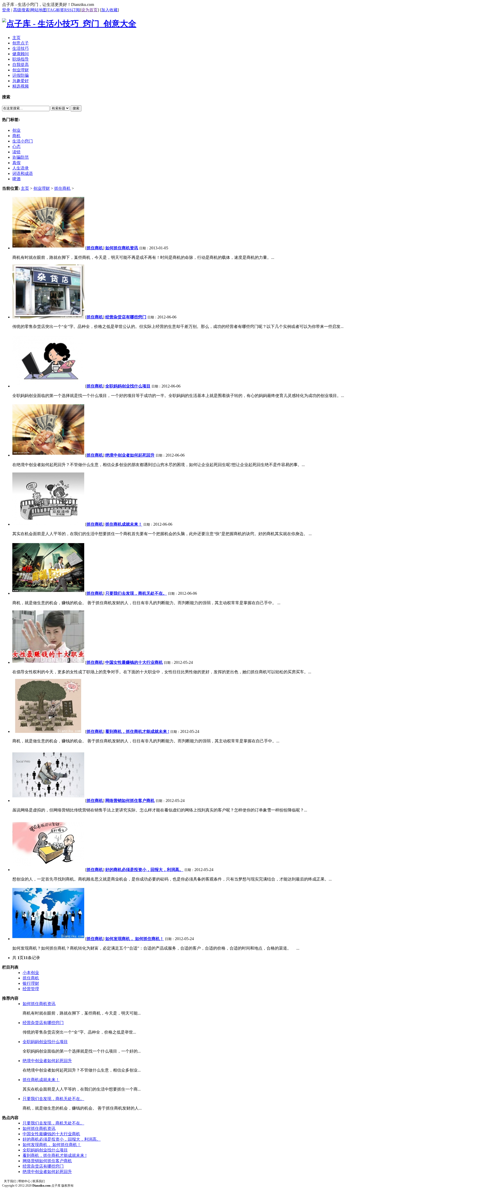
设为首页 (89, 10)
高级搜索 (21, 10)
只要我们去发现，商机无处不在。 (53, 1098)
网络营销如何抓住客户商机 (47, 1161)
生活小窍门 (22, 141)
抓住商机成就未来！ (41, 1079)
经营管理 (31, 989)
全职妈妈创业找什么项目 (45, 1041)
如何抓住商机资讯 (39, 1003)
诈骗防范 (20, 157)
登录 (6, 10)
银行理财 (31, 983)
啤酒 (16, 179)
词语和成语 (22, 173)
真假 (16, 162)
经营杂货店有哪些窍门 (43, 1022)
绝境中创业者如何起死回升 (47, 1060)
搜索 (76, 108)
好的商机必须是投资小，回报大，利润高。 (62, 1139)
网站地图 (38, 10)
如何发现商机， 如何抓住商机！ (52, 1144)
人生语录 (20, 168)
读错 (16, 152)
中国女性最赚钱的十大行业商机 (51, 1134)
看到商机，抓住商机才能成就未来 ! (55, 1155)
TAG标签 (56, 10)
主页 (25, 188)
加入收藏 (109, 10)
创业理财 (41, 188)
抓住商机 (62, 188)
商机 (16, 136)
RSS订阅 (72, 10)
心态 (16, 146)
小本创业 (31, 972)
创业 (16, 130)
